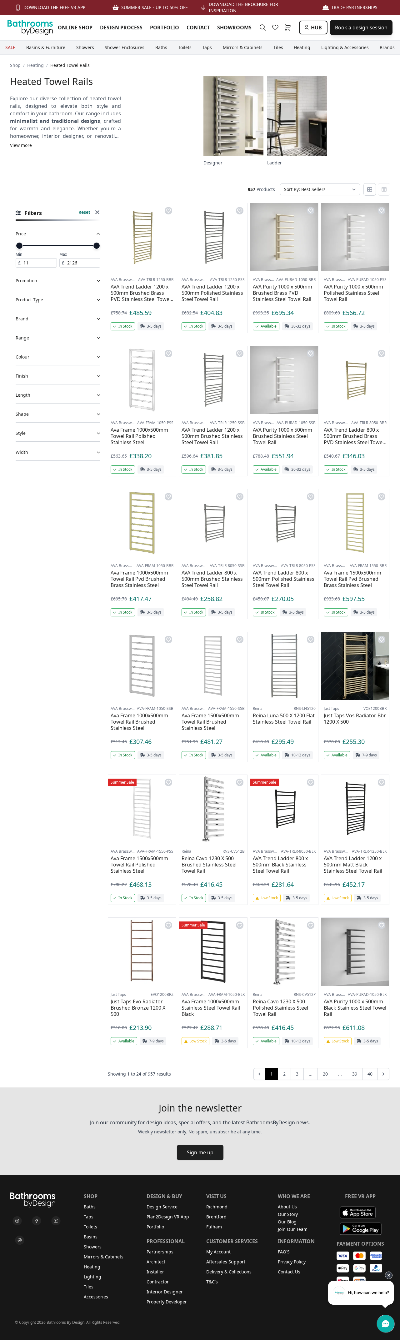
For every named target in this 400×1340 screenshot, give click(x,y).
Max (63, 254)
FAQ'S (284, 1252)
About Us (287, 1207)
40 (370, 1074)
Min (19, 254)
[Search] (263, 27)
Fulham (214, 1227)
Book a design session (361, 27)
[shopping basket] (289, 27)
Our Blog (287, 1222)
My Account (218, 1252)
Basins (91, 1237)
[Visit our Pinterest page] (19, 1240)
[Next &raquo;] (383, 1074)
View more (21, 145)
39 (354, 1074)
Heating (35, 65)
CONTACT (198, 27)
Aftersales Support (225, 1262)
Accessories (96, 1297)
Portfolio (155, 1227)
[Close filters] (97, 213)
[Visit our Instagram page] (17, 1221)
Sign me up (200, 1152)
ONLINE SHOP (75, 27)
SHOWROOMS (234, 27)
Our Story (288, 1214)
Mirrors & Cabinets (103, 1257)
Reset (84, 212)
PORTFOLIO (164, 27)
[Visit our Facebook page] (36, 1221)
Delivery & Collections (229, 1272)
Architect (156, 1262)
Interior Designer (165, 1292)
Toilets (90, 1227)
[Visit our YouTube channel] (56, 1221)
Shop (15, 65)
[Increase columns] (384, 189)
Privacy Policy (292, 1262)
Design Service (162, 1207)
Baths (90, 1207)
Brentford (216, 1217)
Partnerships (160, 1252)
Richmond (217, 1207)
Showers (93, 1247)
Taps (88, 1217)
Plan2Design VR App (168, 1217)
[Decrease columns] (370, 189)
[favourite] (277, 27)
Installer (155, 1272)
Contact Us (289, 1272)
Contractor (158, 1282)
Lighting (92, 1277)
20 (325, 1074)
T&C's (212, 1282)
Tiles (88, 1287)
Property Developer (167, 1302)
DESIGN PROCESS (121, 27)
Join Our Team (293, 1229)
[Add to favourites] (168, 210)
